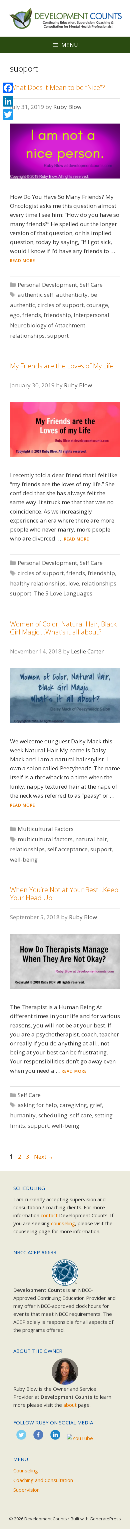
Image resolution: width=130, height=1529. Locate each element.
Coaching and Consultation (43, 1480)
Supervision (26, 1489)
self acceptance (67, 849)
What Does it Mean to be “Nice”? (57, 87)
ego (15, 315)
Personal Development (47, 284)
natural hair (91, 839)
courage (97, 305)
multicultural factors (45, 839)
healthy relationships (38, 583)
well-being (24, 859)
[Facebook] (8, 88)
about (70, 1404)
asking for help (37, 1105)
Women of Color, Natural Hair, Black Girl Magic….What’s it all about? (63, 627)
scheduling (52, 1115)
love (73, 583)
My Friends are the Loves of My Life (62, 365)
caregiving (73, 1105)
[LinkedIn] (8, 101)
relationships (27, 335)
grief (96, 1105)
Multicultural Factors (46, 829)
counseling (63, 1223)
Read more (22, 260)
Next (43, 1156)
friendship (57, 315)
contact (49, 1215)
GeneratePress (105, 1519)
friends (31, 315)
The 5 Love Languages (63, 593)
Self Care (91, 284)
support (58, 335)
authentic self (35, 294)
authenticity (72, 294)
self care (81, 1115)
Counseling (25, 1470)
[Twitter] (8, 114)
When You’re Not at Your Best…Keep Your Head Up (64, 893)
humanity (23, 1115)
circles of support (61, 305)
